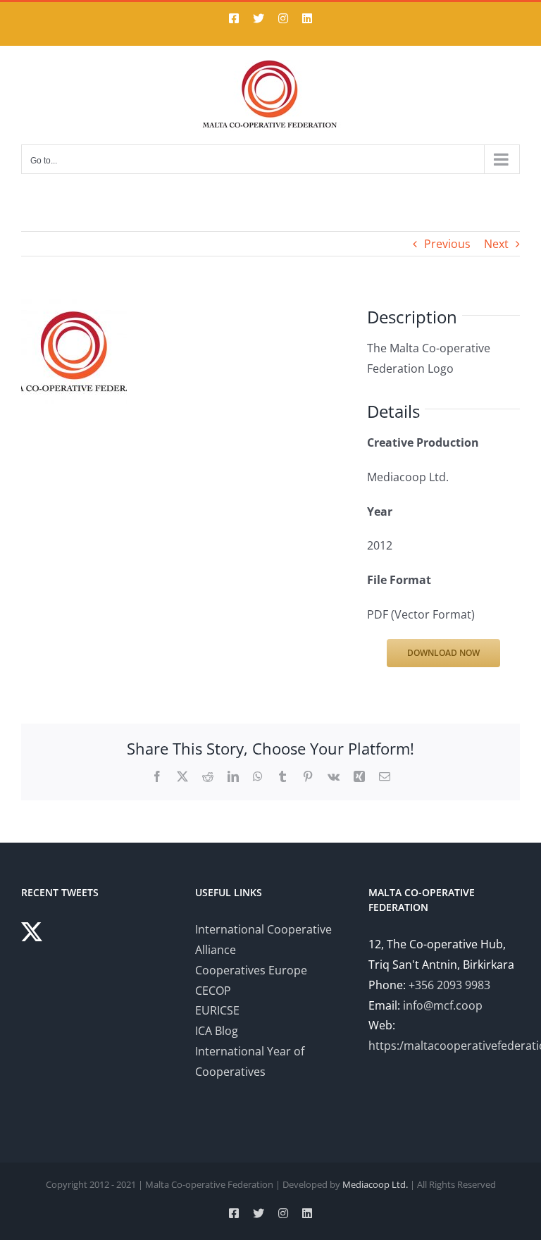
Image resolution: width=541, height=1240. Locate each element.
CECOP (213, 990)
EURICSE (217, 1010)
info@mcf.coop (443, 1005)
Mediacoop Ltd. (375, 1184)
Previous (447, 244)
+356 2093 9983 (449, 985)
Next (496, 244)
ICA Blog (216, 1030)
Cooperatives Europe (251, 970)
